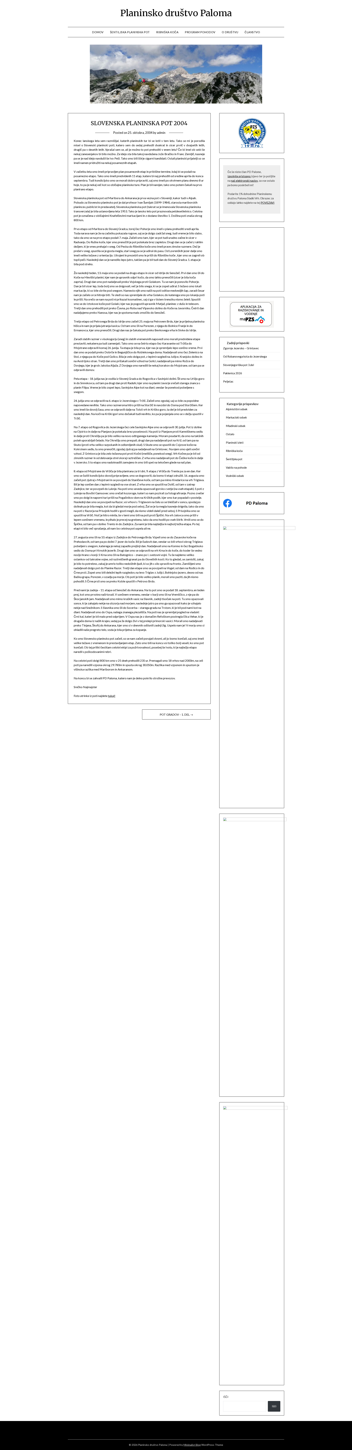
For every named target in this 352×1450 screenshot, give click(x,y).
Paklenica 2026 (232, 373)
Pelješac (228, 381)
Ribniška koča (167, 32)
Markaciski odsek (236, 417)
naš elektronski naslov (244, 180)
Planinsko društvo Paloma (176, 13)
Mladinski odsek (235, 425)
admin (161, 133)
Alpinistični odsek (236, 409)
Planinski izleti (234, 442)
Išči (225, 1396)
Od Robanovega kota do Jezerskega (245, 356)
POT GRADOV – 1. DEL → (176, 714)
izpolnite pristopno (239, 176)
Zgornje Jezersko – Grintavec (241, 348)
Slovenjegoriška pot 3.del (238, 365)
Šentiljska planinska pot (130, 32)
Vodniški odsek (235, 475)
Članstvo (252, 32)
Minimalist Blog (192, 1444)
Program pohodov (200, 32)
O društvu (230, 32)
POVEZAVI (267, 202)
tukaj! (111, 695)
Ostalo (230, 434)
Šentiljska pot (234, 459)
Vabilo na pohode (236, 467)
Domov (98, 32)
